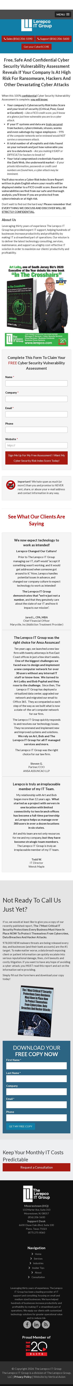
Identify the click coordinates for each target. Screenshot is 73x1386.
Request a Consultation (36, 1167)
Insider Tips (38, 1267)
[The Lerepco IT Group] (36, 21)
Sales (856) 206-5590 (19, 38)
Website (11, 439)
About (38, 1272)
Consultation (38, 1277)
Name (9, 377)
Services (38, 1258)
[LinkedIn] (36, 1324)
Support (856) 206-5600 (54, 38)
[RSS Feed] (45, 1324)
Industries (38, 1263)
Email (9, 408)
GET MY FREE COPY (20, 1126)
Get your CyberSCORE (36, 46)
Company (12, 392)
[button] (63, 14)
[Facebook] (27, 1324)
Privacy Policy (23, 1376)
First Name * (13, 1059)
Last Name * (13, 1073)
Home (38, 1254)
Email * (10, 1098)
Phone (9, 423)
